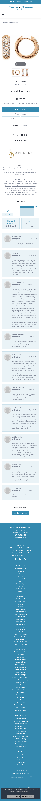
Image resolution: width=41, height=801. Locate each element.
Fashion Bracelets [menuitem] (20, 659)
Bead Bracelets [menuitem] (20, 672)
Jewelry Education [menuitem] (20, 718)
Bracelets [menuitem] (20, 591)
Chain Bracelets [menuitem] (20, 654)
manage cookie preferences (19, 791)
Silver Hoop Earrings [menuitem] (20, 634)
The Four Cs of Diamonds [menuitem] (20, 721)
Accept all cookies (27, 796)
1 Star (17, 215)
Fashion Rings (15, 184)
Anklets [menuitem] (20, 576)
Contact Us (20, 765)
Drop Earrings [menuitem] (20, 707)
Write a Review (20, 513)
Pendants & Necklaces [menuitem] (20, 589)
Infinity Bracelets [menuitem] (20, 667)
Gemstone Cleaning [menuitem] (20, 741)
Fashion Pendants (29, 190)
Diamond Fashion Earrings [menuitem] (20, 680)
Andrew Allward (18, 282)
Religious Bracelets (24, 192)
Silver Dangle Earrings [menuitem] (20, 614)
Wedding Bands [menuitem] (20, 599)
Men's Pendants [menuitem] (20, 697)
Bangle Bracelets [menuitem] (20, 611)
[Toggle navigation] (3, 15)
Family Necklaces (29, 186)
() (36, 207)
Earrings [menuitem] (20, 586)
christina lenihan (18, 387)
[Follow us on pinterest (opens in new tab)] (25, 559)
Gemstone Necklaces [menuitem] (20, 705)
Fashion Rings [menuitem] (20, 584)
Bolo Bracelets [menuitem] (20, 649)
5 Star (17, 207)
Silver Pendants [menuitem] (20, 647)
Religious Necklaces (11, 192)
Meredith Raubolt (18, 334)
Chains (25, 181)
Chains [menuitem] (20, 606)
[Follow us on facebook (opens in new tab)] (15, 559)
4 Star (17, 209)
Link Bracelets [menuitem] (20, 622)
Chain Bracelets (26, 184)
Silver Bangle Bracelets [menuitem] (21, 642)
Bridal (7, 181)
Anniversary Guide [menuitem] (20, 744)
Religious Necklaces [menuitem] (20, 685)
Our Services (20, 757)
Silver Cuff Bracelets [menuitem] (20, 644)
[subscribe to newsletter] (30, 777)
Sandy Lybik (16, 236)
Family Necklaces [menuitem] (20, 664)
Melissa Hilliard (17, 355)
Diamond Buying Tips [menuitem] (20, 723)
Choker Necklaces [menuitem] (20, 710)
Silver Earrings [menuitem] (20, 619)
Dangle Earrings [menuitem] (20, 624)
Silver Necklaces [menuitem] (21, 632)
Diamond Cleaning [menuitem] (20, 739)
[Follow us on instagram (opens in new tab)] (20, 559)
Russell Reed (16, 464)
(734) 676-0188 (20, 82)
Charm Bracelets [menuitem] (20, 601)
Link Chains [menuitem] (20, 657)
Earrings (19, 181)
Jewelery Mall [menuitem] (20, 579)
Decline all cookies (14, 796)
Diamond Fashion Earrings (10, 22)
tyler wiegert (17, 488)
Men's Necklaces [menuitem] (20, 695)
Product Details (20, 135)
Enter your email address (20, 773)
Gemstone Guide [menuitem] (20, 731)
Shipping (11, 118)
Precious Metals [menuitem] (20, 734)
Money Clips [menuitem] (20, 571)
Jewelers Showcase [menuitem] (20, 569)
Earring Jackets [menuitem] (20, 609)
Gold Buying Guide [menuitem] (20, 746)
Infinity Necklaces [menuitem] (20, 670)
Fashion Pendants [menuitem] (20, 682)
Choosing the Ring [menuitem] (20, 726)
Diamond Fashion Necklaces (26, 188)
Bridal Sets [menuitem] (20, 596)
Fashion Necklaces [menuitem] (20, 662)
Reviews (20, 201)
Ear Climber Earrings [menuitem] (20, 652)
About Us (20, 755)
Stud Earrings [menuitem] (20, 629)
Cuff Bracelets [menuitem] (20, 617)
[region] (20, 47)
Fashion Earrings (11, 188)
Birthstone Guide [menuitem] (20, 729)
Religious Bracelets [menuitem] (20, 687)
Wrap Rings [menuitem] (20, 594)
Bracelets (13, 181)
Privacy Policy (28, 789)
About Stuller (20, 140)
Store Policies (20, 762)
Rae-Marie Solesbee (19, 408)
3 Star (17, 211)
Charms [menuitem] (20, 604)
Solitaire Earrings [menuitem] (20, 702)
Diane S (15, 253)
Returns (30, 118)
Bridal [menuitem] (20, 581)
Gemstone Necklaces (27, 195)
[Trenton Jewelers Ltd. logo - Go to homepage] (20, 8)
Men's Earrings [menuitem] (20, 700)
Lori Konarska (17, 437)
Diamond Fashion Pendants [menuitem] (20, 690)
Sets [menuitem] (20, 574)
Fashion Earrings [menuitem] (20, 675)
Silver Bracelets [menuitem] (20, 639)
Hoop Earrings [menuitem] (20, 627)
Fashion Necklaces (18, 186)
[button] (11, 2)
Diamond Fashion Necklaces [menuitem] (20, 677)
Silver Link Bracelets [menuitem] (20, 637)
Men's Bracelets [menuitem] (20, 692)
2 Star (17, 213)
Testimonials (20, 760)
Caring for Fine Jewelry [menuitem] (20, 736)
